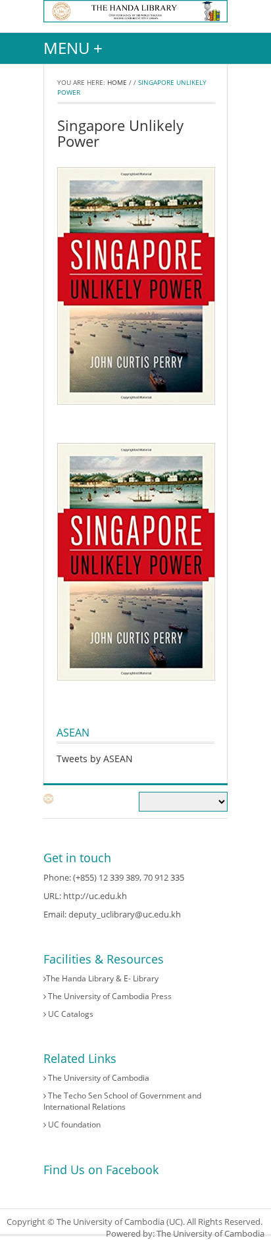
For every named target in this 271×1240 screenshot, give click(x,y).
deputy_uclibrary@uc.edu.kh (124, 914)
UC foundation (73, 1124)
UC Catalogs (69, 1014)
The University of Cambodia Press (109, 996)
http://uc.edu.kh (95, 896)
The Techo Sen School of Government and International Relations (122, 1101)
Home (117, 82)
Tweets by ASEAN (95, 758)
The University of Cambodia (97, 1077)
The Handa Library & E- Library (102, 978)
